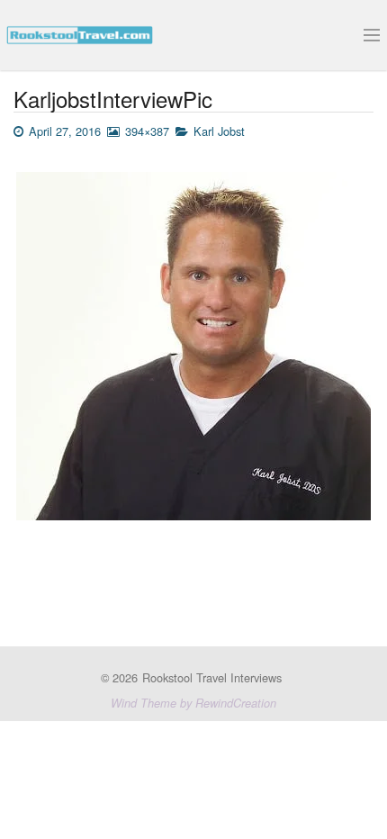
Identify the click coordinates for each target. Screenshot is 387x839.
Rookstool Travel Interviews (212, 677)
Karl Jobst (221, 131)
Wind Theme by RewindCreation (193, 703)
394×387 (147, 131)
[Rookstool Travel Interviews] (79, 33)
